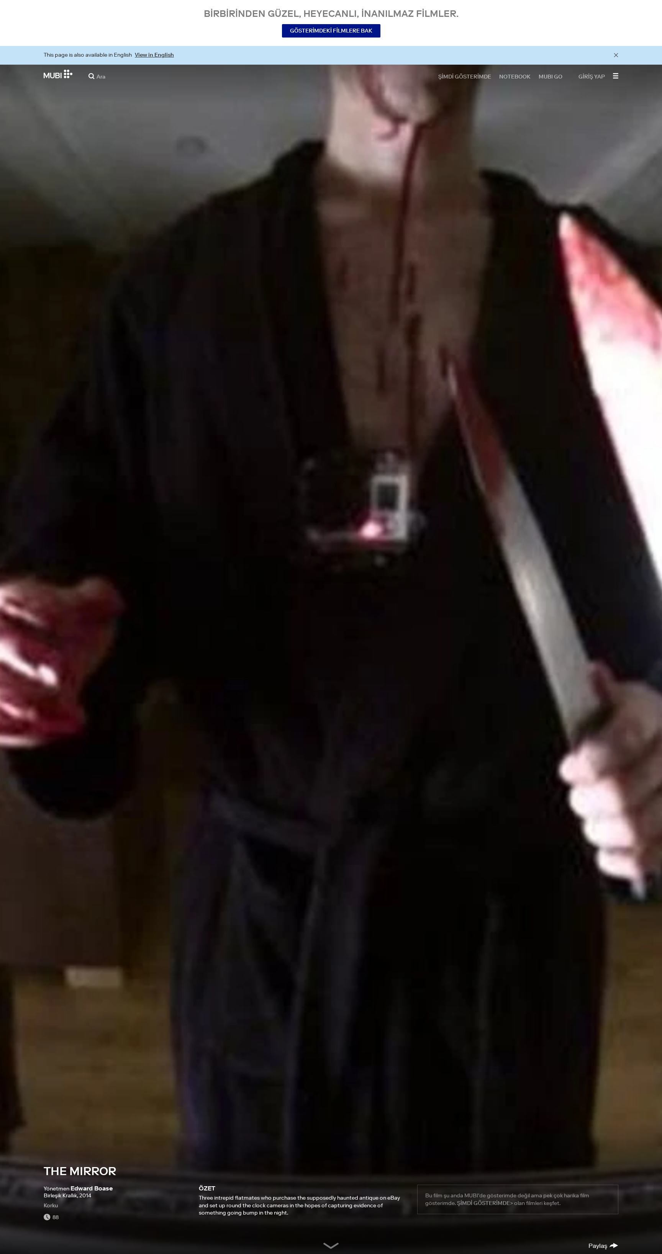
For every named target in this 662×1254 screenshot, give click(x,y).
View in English (154, 54)
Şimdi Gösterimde (464, 76)
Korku (51, 1205)
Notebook (515, 76)
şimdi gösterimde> (485, 1203)
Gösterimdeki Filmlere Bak (331, 30)
